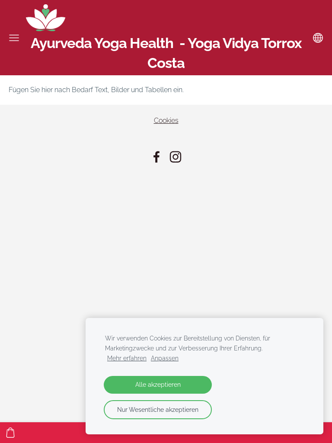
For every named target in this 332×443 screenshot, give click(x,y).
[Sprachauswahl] (318, 38)
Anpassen (165, 358)
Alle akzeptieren (158, 384)
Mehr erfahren (127, 358)
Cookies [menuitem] (166, 120)
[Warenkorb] (10, 432)
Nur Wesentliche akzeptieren (157, 409)
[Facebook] (156, 156)
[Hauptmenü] (14, 38)
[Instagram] (175, 156)
